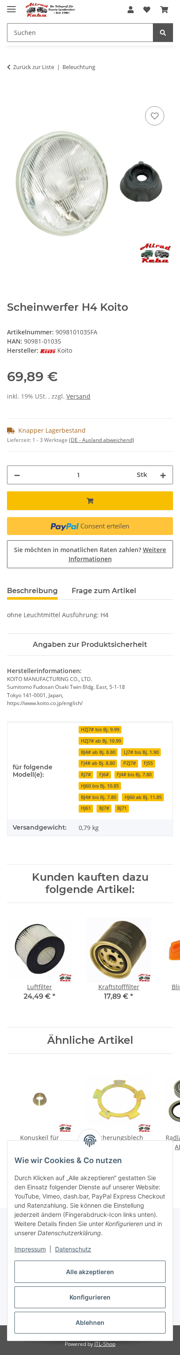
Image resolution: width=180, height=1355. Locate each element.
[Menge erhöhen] (163, 475)
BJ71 (122, 808)
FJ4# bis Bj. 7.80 (134, 774)
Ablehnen (90, 1322)
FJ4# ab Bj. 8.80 (98, 763)
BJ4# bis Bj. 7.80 (98, 797)
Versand (78, 396)
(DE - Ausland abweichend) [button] (101, 440)
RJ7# (86, 774)
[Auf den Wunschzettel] (154, 115)
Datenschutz (73, 1249)
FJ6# (104, 774)
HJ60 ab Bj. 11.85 (143, 797)
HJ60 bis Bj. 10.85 (100, 786)
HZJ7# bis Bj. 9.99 (100, 729)
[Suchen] (163, 32)
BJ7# (104, 808)
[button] (130, 9)
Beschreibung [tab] (32, 591)
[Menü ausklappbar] (11, 5)
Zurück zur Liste (33, 67)
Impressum (30, 1249)
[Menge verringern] (17, 475)
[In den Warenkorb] (14, 94)
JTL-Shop (104, 1344)
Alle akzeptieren (90, 1271)
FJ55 (148, 763)
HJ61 (86, 808)
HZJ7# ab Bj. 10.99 (101, 741)
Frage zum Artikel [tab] (104, 591)
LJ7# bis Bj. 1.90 (141, 752)
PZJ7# (129, 763)
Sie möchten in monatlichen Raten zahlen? (90, 554)
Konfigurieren (90, 1297)
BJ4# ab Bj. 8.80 (98, 752)
